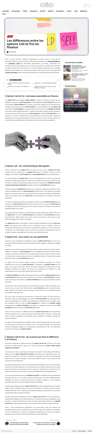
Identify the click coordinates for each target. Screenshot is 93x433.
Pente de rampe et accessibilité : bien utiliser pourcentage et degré (79, 67)
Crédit (10, 36)
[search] (85, 5)
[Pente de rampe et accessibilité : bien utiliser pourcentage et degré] (67, 68)
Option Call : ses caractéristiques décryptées (46, 83)
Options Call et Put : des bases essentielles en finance (19, 83)
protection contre (14, 63)
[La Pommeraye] (46, 4)
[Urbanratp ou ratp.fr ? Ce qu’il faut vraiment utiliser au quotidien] (67, 77)
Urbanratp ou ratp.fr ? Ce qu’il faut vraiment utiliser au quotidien (80, 75)
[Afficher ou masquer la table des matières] (40, 80)
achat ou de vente (11, 72)
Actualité (68, 102)
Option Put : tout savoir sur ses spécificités (18, 86)
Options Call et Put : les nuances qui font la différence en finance (45, 87)
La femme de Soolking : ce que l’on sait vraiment (75, 105)
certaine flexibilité (53, 61)
